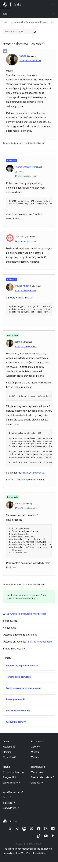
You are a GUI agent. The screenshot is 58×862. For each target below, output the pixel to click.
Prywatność (9, 757)
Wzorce (34, 757)
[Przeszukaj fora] (34, 31)
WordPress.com (13, 792)
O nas (6, 741)
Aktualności (9, 746)
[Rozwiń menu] (53, 4)
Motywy (35, 746)
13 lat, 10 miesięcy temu (26, 346)
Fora (5, 13)
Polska (13, 821)
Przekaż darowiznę (42, 777)
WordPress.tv (12, 782)
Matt (7, 797)
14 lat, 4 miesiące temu (30, 60)
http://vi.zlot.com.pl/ (34, 472)
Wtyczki (34, 751)
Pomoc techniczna (13, 772)
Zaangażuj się (37, 766)
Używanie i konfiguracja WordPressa (29, 22)
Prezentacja (37, 741)
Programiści (9, 777)
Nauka (6, 766)
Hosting (7, 751)
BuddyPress (11, 807)
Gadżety (36, 782)
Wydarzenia (36, 772)
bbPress (9, 802)
